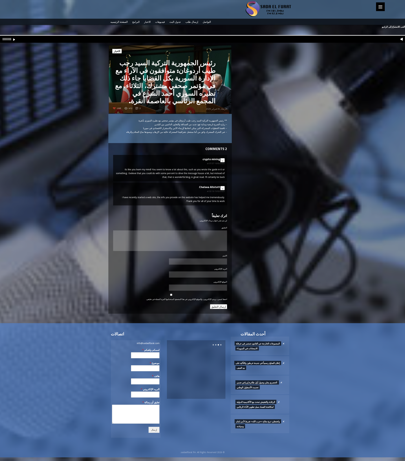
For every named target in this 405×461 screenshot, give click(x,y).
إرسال (154, 430)
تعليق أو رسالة (150, 402)
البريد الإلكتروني (220, 268)
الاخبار (147, 22)
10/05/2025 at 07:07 (216, 163)
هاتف (155, 376)
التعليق (224, 227)
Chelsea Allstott (209, 187)
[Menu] (380, 6)
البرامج (136, 22)
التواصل (207, 22)
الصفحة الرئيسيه (119, 22)
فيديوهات (160, 22)
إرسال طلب (191, 22)
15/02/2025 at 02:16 (216, 191)
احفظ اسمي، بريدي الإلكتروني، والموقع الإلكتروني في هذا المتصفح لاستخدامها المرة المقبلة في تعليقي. (186, 299)
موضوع (154, 363)
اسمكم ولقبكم (150, 350)
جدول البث (175, 22)
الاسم (225, 255)
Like (119, 108)
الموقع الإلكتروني (220, 281)
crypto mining (211, 159)
